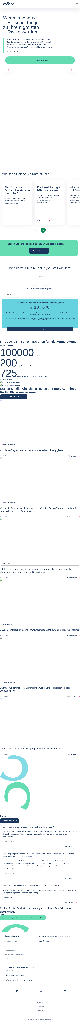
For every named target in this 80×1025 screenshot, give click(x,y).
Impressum (40, 1010)
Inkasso (6, 958)
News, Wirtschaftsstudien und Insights (54, 936)
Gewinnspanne (40, 276)
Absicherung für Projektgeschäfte (13, 954)
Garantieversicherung (10, 941)
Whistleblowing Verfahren (40, 1014)
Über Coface (44, 941)
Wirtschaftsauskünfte (10, 950)
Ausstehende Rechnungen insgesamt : (45, 289)
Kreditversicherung (9, 946)
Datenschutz (40, 1006)
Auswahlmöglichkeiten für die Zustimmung (40, 1019)
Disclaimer (40, 1002)
